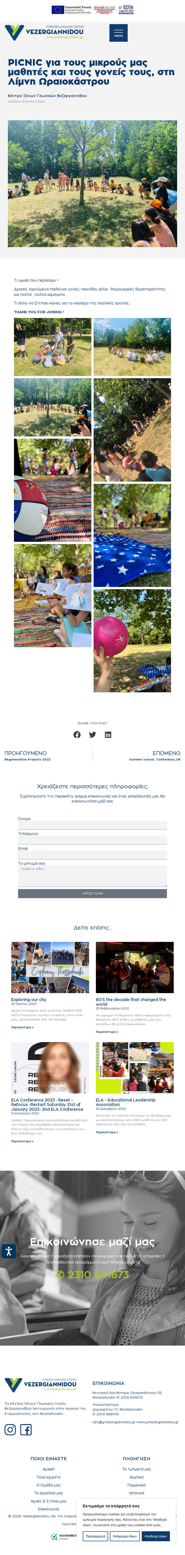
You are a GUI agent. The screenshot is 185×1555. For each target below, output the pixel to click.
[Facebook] (26, 1429)
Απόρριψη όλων (125, 1536)
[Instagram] (10, 1429)
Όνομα (24, 819)
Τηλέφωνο (28, 834)
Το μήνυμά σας (32, 863)
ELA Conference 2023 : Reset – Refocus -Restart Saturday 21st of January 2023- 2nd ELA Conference (47, 1104)
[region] (126, 1522)
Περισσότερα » (22, 1027)
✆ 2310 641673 (92, 1275)
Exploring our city (28, 1000)
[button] (77, 735)
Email (23, 848)
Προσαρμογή (95, 1536)
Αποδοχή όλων (156, 1536)
